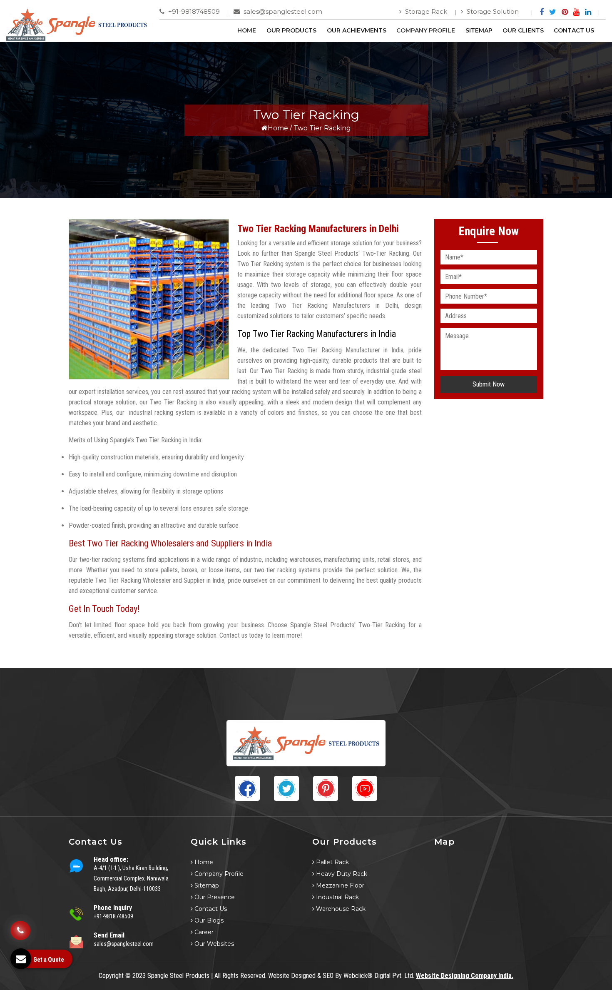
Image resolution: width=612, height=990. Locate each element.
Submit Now (489, 384)
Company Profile (425, 30)
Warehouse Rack (340, 909)
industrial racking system (162, 412)
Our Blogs (208, 920)
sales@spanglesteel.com (282, 11)
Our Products (291, 30)
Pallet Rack (331, 862)
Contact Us (574, 30)
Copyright (111, 976)
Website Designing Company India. (464, 976)
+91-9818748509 (193, 11)
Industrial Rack (336, 897)
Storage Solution (492, 11)
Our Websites (213, 944)
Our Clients (523, 30)
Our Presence (214, 897)
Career (203, 932)
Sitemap (479, 30)
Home (246, 30)
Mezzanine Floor (339, 885)
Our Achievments (356, 30)
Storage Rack (425, 11)
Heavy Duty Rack (340, 874)
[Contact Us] (20, 927)
